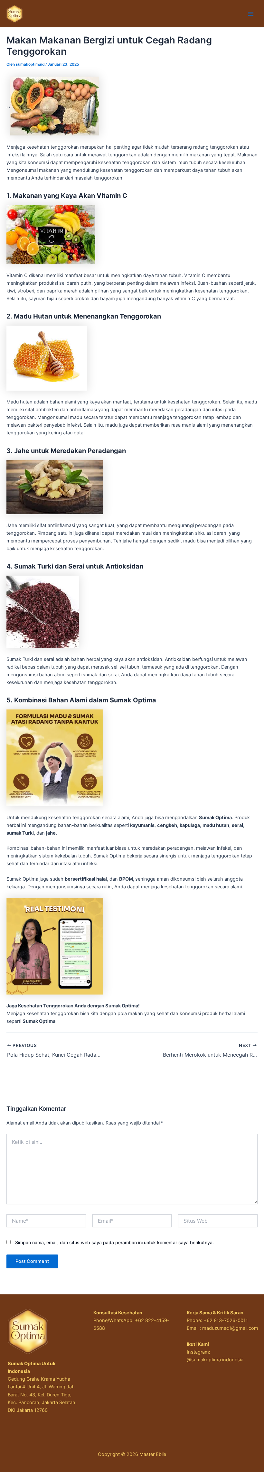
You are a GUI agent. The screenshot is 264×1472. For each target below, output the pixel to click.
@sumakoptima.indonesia (215, 1360)
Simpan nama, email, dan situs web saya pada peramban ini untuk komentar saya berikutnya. (114, 1242)
